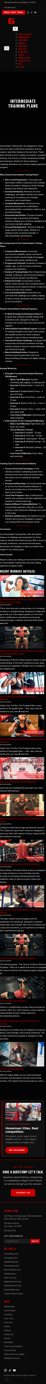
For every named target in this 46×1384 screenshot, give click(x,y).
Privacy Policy (10, 1350)
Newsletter (8, 1342)
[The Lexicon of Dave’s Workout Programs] (22, 945)
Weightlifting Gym (11, 1262)
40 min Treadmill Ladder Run (12, 1069)
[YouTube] (35, 12)
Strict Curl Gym (10, 1278)
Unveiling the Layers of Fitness (13, 1001)
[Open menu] (6, 48)
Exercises (8, 1322)
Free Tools (8, 1318)
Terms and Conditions (13, 1346)
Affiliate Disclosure (12, 1358)
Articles (7, 1338)
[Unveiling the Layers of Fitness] (22, 987)
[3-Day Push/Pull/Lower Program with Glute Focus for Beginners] (22, 726)
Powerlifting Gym (11, 1254)
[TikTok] (32, 12)
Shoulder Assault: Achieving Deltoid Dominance (20, 864)
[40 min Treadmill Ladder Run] (22, 1054)
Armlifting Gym (10, 1274)
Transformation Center (13, 1293)
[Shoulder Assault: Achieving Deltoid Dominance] (22, 851)
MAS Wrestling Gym (12, 1270)
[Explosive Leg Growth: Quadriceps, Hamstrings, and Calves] (22, 805)
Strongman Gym (10, 1258)
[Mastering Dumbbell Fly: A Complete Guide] (22, 768)
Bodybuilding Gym (11, 1290)
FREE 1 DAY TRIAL (13, 12)
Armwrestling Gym (11, 1266)
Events (7, 1326)
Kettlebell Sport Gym (12, 1282)
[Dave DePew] (7, 1379)
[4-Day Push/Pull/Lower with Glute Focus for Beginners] (22, 683)
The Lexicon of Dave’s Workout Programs (18, 958)
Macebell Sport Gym (12, 1285)
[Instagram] (28, 12)
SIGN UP (35, 1241)
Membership (9, 1306)
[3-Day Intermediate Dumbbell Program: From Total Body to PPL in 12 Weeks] (22, 586)
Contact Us (23, 1192)
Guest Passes (9, 1310)
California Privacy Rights (14, 1354)
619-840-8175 (10, 1231)
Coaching (8, 1314)
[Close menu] (15, 29)
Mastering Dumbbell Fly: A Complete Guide (18, 782)
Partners (7, 1330)
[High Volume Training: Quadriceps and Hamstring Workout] (22, 896)
